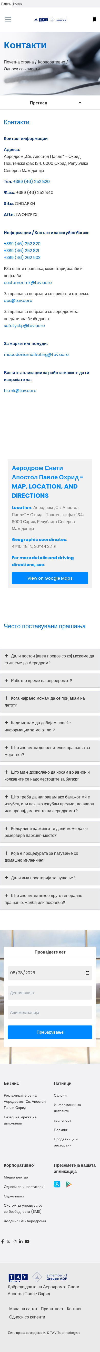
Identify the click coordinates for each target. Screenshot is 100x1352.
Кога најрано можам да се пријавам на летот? (45, 701)
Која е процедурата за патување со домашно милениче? (41, 856)
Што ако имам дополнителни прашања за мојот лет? (47, 751)
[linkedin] (21, 1241)
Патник (6, 4)
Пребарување (50, 1032)
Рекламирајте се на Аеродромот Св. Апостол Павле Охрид (25, 1101)
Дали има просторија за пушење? (43, 878)
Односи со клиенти (27, 1317)
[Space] (50, 19)
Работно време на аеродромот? (41, 681)
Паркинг (60, 1129)
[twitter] (8, 1241)
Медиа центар (16, 1177)
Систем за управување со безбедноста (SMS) (23, 1208)
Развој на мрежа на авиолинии (20, 1120)
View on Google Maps (50, 578)
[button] (94, 19)
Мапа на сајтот (23, 1309)
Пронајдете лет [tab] (50, 952)
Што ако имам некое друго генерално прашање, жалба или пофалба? (43, 899)
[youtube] (27, 1241)
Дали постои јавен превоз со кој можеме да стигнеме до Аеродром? (49, 659)
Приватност (52, 1309)
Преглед (38, 103)
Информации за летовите (67, 1107)
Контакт (74, 1309)
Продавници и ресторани (66, 1142)
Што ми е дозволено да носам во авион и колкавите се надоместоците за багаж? (47, 775)
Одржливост (14, 1196)
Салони (60, 1095)
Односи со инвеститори (24, 1186)
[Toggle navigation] (12, 19)
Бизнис (17, 4)
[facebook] (2, 1241)
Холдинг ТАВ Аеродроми (25, 1221)
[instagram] (15, 1241)
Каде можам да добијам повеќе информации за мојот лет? (38, 726)
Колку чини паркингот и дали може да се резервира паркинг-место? (46, 832)
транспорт (62, 1120)
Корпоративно (51, 62)
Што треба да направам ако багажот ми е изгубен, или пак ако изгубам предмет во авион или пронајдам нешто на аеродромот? (49, 804)
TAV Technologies (65, 1333)
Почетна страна (19, 62)
